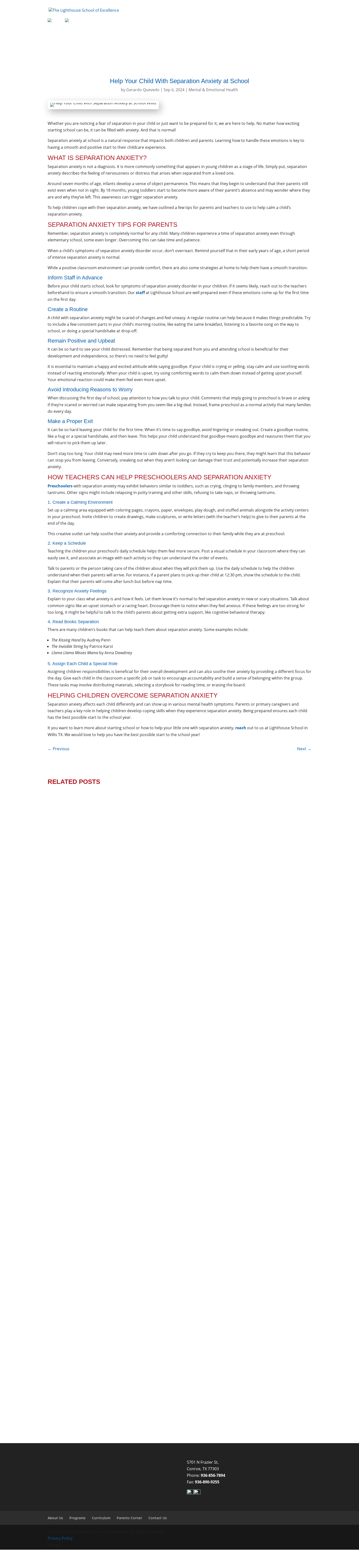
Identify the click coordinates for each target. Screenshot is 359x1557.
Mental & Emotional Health (213, 89)
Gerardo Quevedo (142, 89)
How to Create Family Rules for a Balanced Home (115, 1178)
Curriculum (225, 21)
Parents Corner (256, 21)
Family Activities (135, 1186)
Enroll (52, 14)
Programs (194, 21)
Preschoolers (244, 1186)
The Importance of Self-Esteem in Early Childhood (116, 1391)
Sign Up (53, 17)
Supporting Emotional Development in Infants (111, 965)
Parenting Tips (216, 1186)
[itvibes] (68, 1545)
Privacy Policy (60, 1538)
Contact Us (291, 21)
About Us (165, 21)
